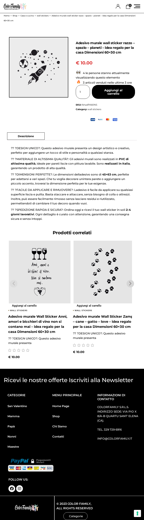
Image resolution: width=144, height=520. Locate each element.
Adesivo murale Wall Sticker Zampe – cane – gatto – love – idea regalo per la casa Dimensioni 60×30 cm (104, 321)
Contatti (58, 436)
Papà (11, 426)
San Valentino (17, 406)
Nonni (12, 436)
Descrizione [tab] (26, 136)
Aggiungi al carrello (113, 91)
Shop (56, 416)
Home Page (60, 406)
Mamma (14, 416)
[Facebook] (11, 488)
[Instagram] (19, 488)
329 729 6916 (113, 429)
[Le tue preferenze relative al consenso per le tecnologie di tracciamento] (137, 513)
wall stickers (94, 109)
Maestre (13, 446)
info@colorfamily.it (114, 438)
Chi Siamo (59, 426)
